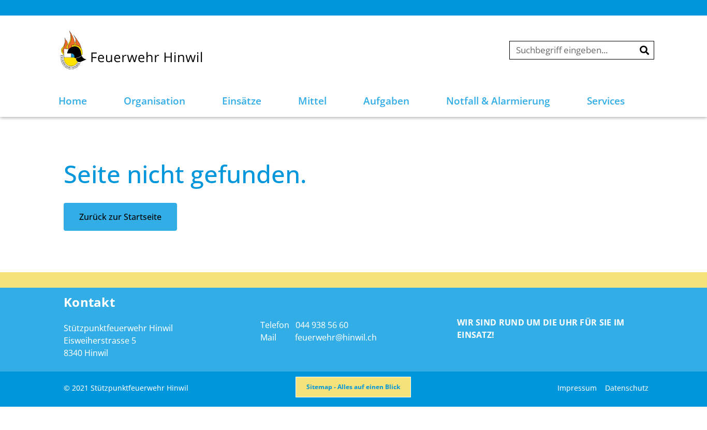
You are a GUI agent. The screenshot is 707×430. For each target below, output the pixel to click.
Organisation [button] (154, 101)
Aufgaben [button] (386, 101)
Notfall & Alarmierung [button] (498, 101)
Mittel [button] (312, 101)
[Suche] (644, 50)
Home (72, 101)
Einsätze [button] (241, 101)
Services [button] (606, 101)
